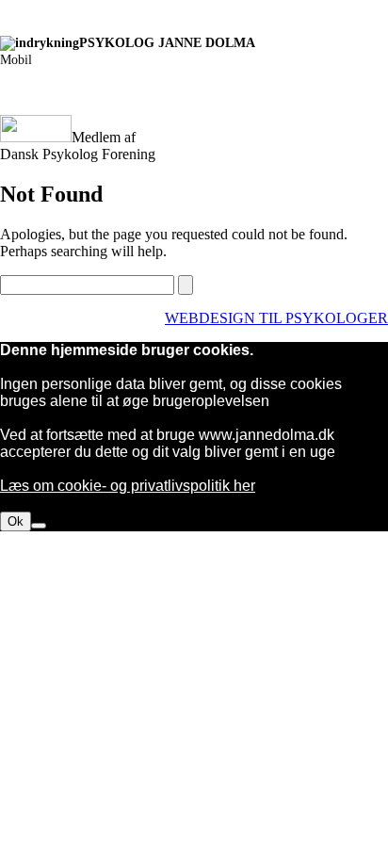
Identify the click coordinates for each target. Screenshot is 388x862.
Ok (16, 521)
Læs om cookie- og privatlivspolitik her (127, 486)
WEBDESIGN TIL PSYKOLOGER (276, 318)
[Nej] (38, 526)
